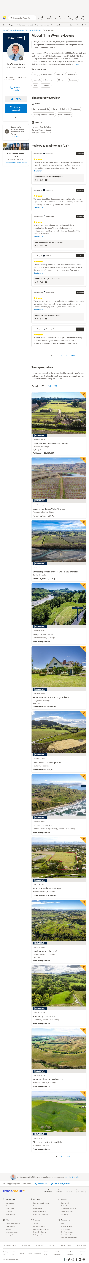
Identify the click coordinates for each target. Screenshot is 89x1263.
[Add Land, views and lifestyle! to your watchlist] (83, 903)
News (30, 1253)
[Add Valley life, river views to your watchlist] (83, 586)
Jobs (7, 1220)
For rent (30, 25)
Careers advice (10, 1226)
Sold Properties (38, 1206)
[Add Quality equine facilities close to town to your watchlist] (83, 395)
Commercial (55, 25)
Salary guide (10, 1235)
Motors (64, 1199)
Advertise (38, 1253)
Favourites (68, 1192)
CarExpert (52, 1245)
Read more (38, 170)
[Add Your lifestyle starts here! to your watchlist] (83, 968)
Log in (83, 19)
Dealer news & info (67, 1211)
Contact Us (82, 1253)
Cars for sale (65, 1203)
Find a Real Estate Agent (41, 1214)
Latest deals (10, 1203)
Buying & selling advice (68, 1209)
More (77, 64)
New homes (44, 25)
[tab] (39, 386)
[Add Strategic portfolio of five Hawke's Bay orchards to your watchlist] (83, 523)
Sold (36, 25)
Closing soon (10, 1209)
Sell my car (64, 1214)
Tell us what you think (62, 1184)
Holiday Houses (66, 1245)
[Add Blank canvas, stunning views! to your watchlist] (83, 714)
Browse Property (9, 25)
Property (11, 30)
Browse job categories (13, 1224)
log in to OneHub (72, 1177)
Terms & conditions (57, 1253)
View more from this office (16, 162)
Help (62, 1224)
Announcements (66, 1226)
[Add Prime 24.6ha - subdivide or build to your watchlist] (83, 1031)
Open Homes (37, 1209)
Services (36, 1220)
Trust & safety (65, 1229)
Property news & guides (41, 1203)
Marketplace (10, 1199)
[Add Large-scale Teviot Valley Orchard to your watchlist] (83, 460)
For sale (22, 25)
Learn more (42, 1184)
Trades (35, 1224)
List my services (38, 1235)
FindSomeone (81, 1245)
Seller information (67, 1235)
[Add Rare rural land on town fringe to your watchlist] (83, 840)
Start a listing (48, 1192)
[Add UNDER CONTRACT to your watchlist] (83, 777)
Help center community (68, 1238)
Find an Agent (20, 30)
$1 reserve (9, 1211)
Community (65, 1220)
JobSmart (9, 1229)
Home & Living (10, 1214)
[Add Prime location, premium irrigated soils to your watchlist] (83, 649)
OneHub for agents (39, 1211)
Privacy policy (46, 1253)
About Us (14, 1253)
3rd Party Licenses (67, 1232)
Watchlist (59, 1192)
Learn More (15, 137)
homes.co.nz (26, 1245)
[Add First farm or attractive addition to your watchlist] (83, 1094)
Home (5, 30)
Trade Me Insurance (9, 1245)
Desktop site (5, 1253)
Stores (8, 1206)
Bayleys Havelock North (34, 30)
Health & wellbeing (39, 1232)
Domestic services (39, 1226)
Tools (81, 25)
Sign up (77, 19)
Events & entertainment (41, 1229)
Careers (22, 1253)
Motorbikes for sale (67, 1206)
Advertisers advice (12, 1232)
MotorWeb (39, 1245)
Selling (73, 25)
